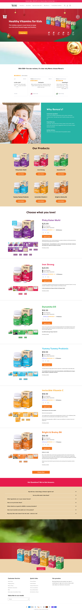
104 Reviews (45, 274)
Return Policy (10, 585)
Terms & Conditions (34, 587)
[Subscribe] (28, 599)
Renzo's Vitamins (39, 609)
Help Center (10, 581)
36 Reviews (44, 400)
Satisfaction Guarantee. (65, 584)
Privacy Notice (33, 581)
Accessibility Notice (34, 589)
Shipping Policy (11, 583)
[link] (15, 94)
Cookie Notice (33, 583)
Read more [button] (44, 88)
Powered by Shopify (45, 609)
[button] (22, 5)
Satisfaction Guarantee (12, 587)
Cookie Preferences (34, 585)
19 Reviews (44, 358)
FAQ (9, 589)
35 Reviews (45, 316)
